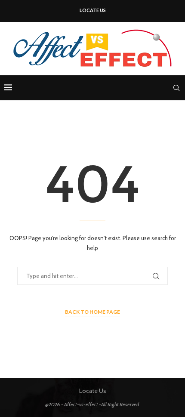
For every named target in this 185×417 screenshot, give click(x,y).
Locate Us (93, 10)
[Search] (176, 87)
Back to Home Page (92, 312)
